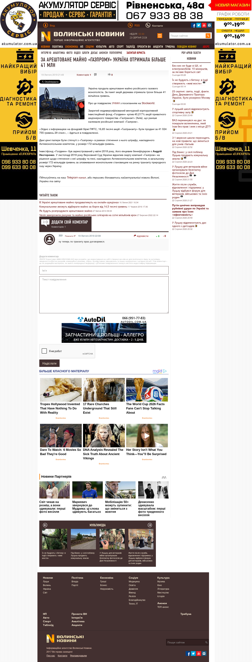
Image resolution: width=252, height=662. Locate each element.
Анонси (103, 53)
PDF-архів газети (191, 53)
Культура (101, 47)
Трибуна (170, 47)
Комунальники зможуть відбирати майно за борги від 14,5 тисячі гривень (83, 206)
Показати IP (70, 236)
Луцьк (46, 581)
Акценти (158, 47)
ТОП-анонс (163, 606)
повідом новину (186, 47)
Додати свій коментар (69, 222)
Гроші (103, 581)
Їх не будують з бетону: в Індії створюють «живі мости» (190, 81)
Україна (47, 588)
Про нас (50, 655)
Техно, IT (133, 603)
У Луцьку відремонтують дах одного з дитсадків (189, 224)
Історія (161, 596)
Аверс (206, 47)
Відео (77, 53)
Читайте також (48, 195)
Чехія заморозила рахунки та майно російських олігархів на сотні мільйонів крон (88, 215)
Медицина (134, 581)
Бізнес (103, 585)
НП (81, 47)
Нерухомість (106, 588)
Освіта (132, 585)
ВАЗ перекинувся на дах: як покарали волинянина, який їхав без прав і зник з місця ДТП (191, 123)
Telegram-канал (76, 177)
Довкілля (133, 588)
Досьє (94, 53)
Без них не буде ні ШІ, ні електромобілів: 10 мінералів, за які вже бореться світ (190, 69)
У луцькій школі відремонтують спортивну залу (190, 110)
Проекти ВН (144, 47)
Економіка (106, 577)
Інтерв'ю (46, 53)
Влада (75, 581)
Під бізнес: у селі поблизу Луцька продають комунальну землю (190, 155)
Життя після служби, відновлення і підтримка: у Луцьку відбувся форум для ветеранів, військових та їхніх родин (189, 190)
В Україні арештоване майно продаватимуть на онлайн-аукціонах (79, 202)
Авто (111, 47)
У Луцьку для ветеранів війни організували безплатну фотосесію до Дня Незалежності (189, 171)
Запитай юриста (136, 53)
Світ (45, 592)
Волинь (47, 585)
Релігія (132, 596)
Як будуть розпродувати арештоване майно (65, 210)
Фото (69, 53)
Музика (161, 581)
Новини (191, 59)
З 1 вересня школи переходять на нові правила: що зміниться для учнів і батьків (191, 141)
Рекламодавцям (78, 655)
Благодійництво (137, 599)
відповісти (142, 236)
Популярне (115, 53)
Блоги (85, 53)
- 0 (164, 236)
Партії (75, 585)
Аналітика (59, 53)
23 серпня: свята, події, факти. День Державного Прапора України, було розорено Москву (191, 94)
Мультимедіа (98, 525)
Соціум (133, 577)
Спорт (120, 47)
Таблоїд (130, 47)
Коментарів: (84, 74)
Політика (57, 47)
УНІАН (116, 103)
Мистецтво (163, 592)
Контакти (62, 655)
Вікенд (132, 592)
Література (163, 588)
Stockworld (148, 103)
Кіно (159, 585)
